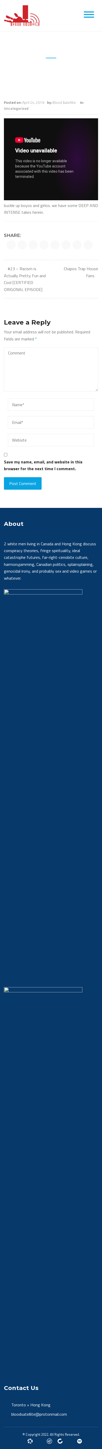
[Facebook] (30, 1440)
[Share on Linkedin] (44, 245)
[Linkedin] (60, 1440)
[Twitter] (20, 1440)
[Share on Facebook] (11, 245)
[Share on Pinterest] (55, 245)
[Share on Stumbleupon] (66, 245)
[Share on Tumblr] (77, 245)
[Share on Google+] (33, 245)
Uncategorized (16, 108)
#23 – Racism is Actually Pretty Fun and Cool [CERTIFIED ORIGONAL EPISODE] (25, 279)
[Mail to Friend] (88, 245)
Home (21, 71)
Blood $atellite (64, 102)
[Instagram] (39, 1440)
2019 (36, 71)
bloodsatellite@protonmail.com (39, 1414)
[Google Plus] (49, 1440)
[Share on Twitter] (22, 245)
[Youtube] (69, 1440)
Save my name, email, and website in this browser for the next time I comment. (43, 465)
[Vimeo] (79, 1440)
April (50, 71)
